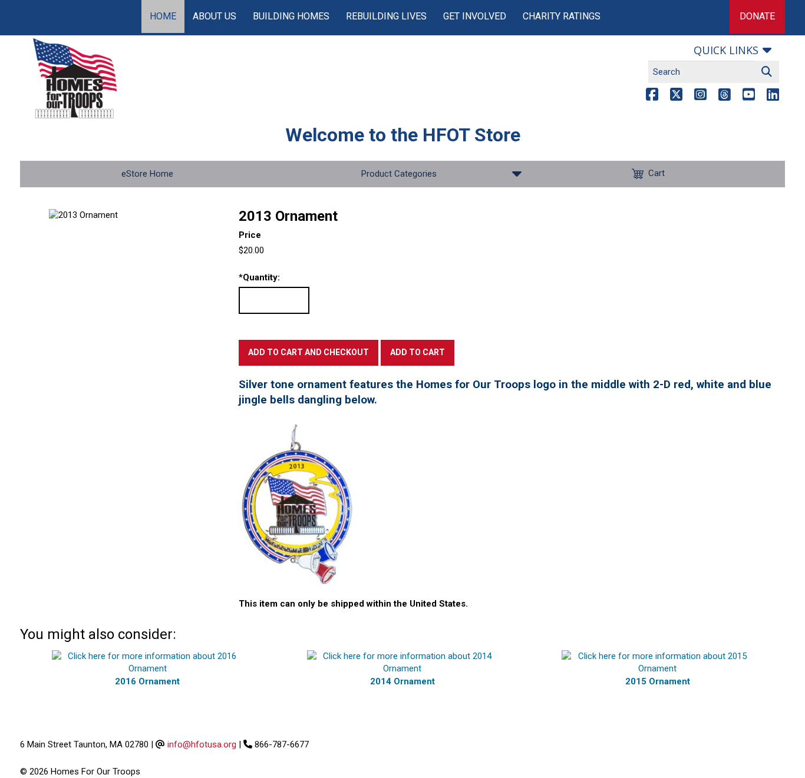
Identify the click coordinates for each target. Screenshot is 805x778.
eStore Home (147, 173)
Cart (656, 173)
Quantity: (259, 277)
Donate (757, 16)
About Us (214, 16)
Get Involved (474, 16)
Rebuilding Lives (386, 16)
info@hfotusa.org (201, 744)
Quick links (726, 50)
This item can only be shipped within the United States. (353, 603)
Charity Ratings (562, 16)
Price (250, 235)
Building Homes (291, 16)
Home (163, 16)
